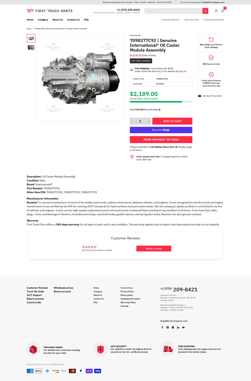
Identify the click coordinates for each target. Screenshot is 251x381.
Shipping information (213, 19)
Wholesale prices (63, 287)
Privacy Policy (127, 291)
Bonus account (62, 291)
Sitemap (124, 306)
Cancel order (34, 302)
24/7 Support (34, 295)
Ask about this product (212, 96)
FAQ (86, 19)
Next (117, 77)
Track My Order (191, 19)
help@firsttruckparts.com (174, 320)
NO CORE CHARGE (141, 60)
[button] (137, 55)
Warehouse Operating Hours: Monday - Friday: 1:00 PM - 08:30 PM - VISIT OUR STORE (137, 2)
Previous (43, 77)
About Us (57, 19)
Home (30, 19)
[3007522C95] (80, 120)
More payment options (161, 140)
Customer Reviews (170, 19)
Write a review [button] (154, 248)
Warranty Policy (128, 302)
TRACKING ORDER (52, 347)
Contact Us (73, 19)
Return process (35, 298)
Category (43, 19)
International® (135, 35)
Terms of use (126, 288)
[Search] (205, 11)
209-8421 (179, 289)
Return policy (127, 295)
